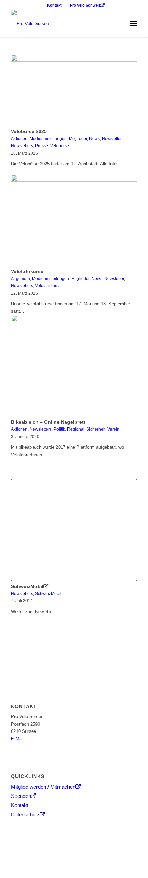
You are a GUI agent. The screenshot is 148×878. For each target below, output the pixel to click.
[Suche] (118, 23)
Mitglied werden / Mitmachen (43, 787)
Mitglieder (78, 138)
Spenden (21, 796)
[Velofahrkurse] (74, 220)
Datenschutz (25, 814)
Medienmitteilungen (48, 138)
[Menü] (133, 23)
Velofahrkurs (47, 285)
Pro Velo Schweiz (85, 5)
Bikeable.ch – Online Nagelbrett (48, 422)
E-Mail (17, 738)
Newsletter (111, 138)
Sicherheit (95, 429)
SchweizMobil (27, 586)
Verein (113, 429)
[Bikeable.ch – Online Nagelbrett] (74, 365)
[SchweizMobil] (74, 530)
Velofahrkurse (27, 271)
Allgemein (20, 278)
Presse (41, 145)
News (94, 138)
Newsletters (22, 145)
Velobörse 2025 (29, 131)
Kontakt (54, 5)
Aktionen (19, 138)
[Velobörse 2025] (74, 90)
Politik (59, 429)
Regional (75, 429)
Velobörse (59, 145)
